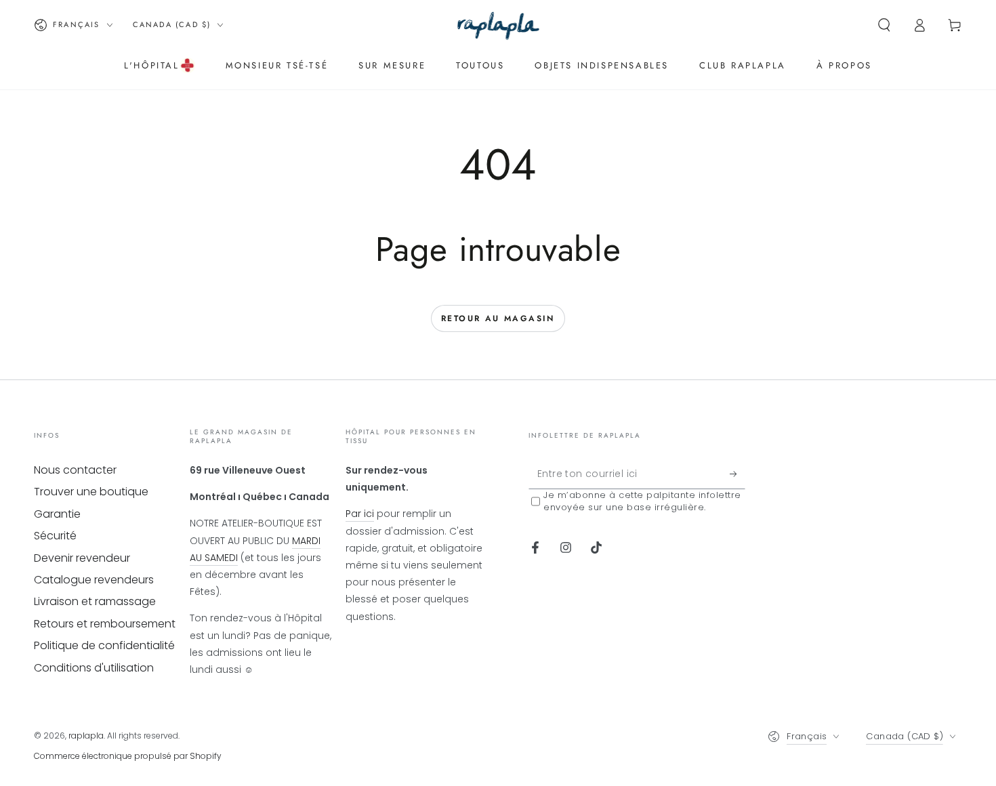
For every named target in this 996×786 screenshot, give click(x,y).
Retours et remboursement (104, 624)
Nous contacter (75, 470)
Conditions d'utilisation (94, 668)
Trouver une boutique (91, 491)
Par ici (360, 513)
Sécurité (55, 535)
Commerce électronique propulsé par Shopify (128, 756)
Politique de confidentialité (104, 645)
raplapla (86, 735)
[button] (884, 25)
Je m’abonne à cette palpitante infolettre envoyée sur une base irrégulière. (642, 501)
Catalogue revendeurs (94, 579)
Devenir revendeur (82, 558)
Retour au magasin (498, 318)
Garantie (57, 514)
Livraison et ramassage (95, 601)
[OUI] (737, 474)
